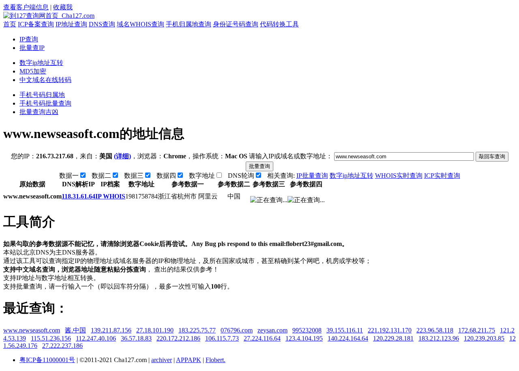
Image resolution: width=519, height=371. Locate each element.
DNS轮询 (241, 175)
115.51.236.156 (51, 338)
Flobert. (215, 359)
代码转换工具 (279, 24)
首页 (9, 24)
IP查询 (28, 39)
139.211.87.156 (111, 330)
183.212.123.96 (438, 338)
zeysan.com (272, 330)
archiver (161, 359)
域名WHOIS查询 (140, 24)
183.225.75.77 (197, 330)
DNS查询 (102, 24)
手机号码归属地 (42, 94)
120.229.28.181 (393, 338)
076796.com (237, 330)
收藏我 (63, 7)
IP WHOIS (110, 196)
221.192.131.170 (390, 330)
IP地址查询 (71, 24)
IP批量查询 (312, 175)
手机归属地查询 (188, 24)
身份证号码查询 (235, 24)
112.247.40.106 (96, 338)
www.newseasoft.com (31, 330)
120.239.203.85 (484, 338)
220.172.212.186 (178, 338)
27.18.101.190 (155, 330)
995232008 (307, 330)
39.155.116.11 (344, 330)
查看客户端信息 (26, 7)
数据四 (166, 175)
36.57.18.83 (136, 338)
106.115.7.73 (222, 338)
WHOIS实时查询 (398, 175)
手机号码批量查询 (45, 103)
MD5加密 (32, 71)
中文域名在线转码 (45, 79)
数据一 (69, 175)
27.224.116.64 (262, 338)
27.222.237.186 (62, 345)
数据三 (134, 175)
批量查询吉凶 (38, 111)
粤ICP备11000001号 (47, 359)
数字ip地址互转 (41, 62)
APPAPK (188, 359)
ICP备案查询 (36, 24)
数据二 (101, 175)
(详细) (122, 156)
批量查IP (32, 47)
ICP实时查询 (442, 175)
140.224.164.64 (348, 338)
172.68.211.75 (476, 330)
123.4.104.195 (304, 338)
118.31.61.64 (78, 196)
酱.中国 (75, 330)
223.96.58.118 (434, 330)
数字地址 (202, 175)
